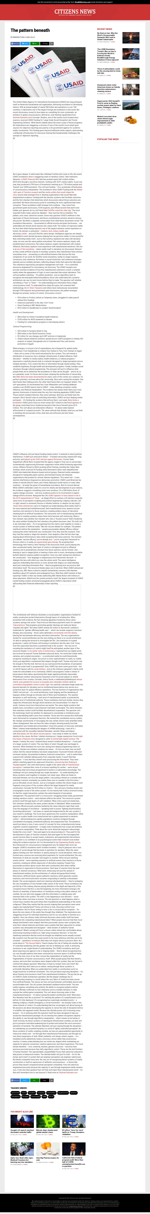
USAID (44, 1096)
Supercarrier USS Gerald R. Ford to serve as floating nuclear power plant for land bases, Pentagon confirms (109, 104)
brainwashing (15, 1096)
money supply (35, 1096)
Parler (26, 43)
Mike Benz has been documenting (30, 377)
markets (44, 231)
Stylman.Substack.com (22, 117)
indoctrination (51, 1093)
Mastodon (16, 43)
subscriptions (19, 625)
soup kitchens (40, 669)
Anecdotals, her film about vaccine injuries (34, 734)
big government (63, 1093)
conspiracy (41, 1093)
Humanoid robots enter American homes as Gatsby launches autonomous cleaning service (108, 88)
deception (25, 1096)
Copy (46, 43)
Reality (71, 842)
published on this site (76, 1206)
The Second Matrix (33, 943)
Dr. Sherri (30, 288)
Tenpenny (38, 288)
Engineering (63, 842)
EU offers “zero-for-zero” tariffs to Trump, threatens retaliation (73, 1132)
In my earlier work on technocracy (41, 651)
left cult (51, 1096)
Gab (35, 43)
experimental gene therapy (47, 542)
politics (24, 1093)
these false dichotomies (23, 506)
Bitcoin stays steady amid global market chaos (46, 1131)
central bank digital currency (64, 739)
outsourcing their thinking (64, 762)
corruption (32, 1093)
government (15, 1093)
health (61, 231)
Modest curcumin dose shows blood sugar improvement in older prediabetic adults (106, 119)
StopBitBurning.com (83, 2)
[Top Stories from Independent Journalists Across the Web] (75, 17)
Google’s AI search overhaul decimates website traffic (22, 1131)
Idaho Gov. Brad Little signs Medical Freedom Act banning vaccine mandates (22, 1160)
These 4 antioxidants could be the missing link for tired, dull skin (109, 71)
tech (50, 231)
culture (55, 231)
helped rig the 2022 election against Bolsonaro (43, 459)
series (77, 842)
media (24, 234)
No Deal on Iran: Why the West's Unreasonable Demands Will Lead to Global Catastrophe (107, 36)
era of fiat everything (25, 249)
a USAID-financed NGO (30, 179)
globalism (74, 1093)
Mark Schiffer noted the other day (57, 210)
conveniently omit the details (65, 633)
